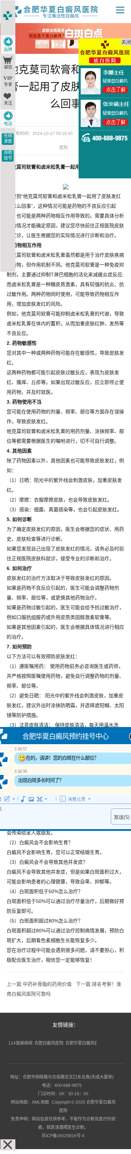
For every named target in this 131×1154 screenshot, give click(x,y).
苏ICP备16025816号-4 (63, 1135)
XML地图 (40, 1102)
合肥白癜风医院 (49, 1043)
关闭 (126, 42)
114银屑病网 (20, 1043)
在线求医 (8, 138)
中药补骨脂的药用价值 (47, 984)
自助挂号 (8, 155)
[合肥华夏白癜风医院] (61, 11)
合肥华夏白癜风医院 (84, 1043)
